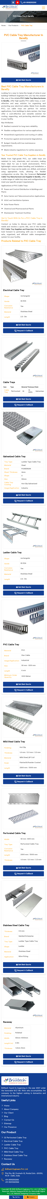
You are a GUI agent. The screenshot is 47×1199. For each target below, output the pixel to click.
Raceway (8, 1159)
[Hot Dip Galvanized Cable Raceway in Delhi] (23, 266)
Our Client (8, 1113)
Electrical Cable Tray (13, 1141)
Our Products (13, 25)
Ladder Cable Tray (12, 1145)
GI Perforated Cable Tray (15, 1138)
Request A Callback (25, 331)
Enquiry (31, 1197)
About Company (11, 1109)
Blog (6, 1116)
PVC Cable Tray (11, 1148)
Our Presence (10, 1127)
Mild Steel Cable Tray (13, 1152)
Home (3, 25)
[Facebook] (13, 2)
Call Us (17, 1197)
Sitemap (7, 1123)
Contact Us (9, 1120)
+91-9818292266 (29, 2)
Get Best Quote (24, 325)
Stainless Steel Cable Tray (15, 1155)
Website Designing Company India (27, 1193)
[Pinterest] (17, 2)
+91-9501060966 (12, 1182)
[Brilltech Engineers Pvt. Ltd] (10, 7)
